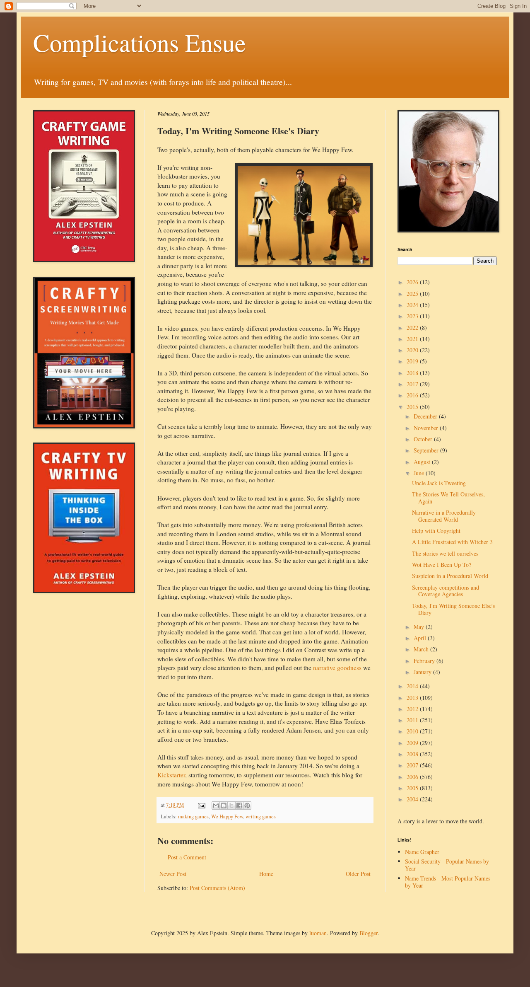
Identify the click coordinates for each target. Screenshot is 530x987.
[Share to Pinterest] (247, 805)
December (426, 416)
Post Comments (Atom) (217, 888)
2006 (413, 777)
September (427, 450)
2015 (413, 407)
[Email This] (216, 805)
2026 (413, 282)
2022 (413, 327)
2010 (413, 731)
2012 (413, 709)
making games (193, 816)
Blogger (368, 933)
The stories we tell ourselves (445, 553)
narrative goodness (337, 667)
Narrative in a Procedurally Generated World (444, 515)
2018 (413, 373)
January (423, 672)
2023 (413, 316)
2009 (413, 743)
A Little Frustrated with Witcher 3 (452, 542)
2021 (413, 339)
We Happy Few (227, 816)
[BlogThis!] (223, 805)
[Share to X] (231, 805)
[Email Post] (201, 804)
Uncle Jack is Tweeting (439, 483)
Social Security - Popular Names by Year (447, 864)
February (425, 661)
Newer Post (172, 874)
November (427, 428)
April (421, 638)
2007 (413, 765)
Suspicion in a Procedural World (450, 576)
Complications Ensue (139, 42)
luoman (318, 933)
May (420, 627)
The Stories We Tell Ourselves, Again (448, 497)
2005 (413, 788)
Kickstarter (171, 775)
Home (266, 874)
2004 (413, 799)
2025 (413, 294)
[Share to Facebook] (239, 805)
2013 (413, 698)
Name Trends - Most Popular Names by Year (447, 881)
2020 (413, 350)
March (422, 649)
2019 (413, 361)
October (424, 439)
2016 (413, 395)
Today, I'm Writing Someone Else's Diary (453, 609)
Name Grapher (422, 852)
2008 (413, 754)
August (423, 462)
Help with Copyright (436, 531)
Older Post (358, 874)
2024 (413, 305)
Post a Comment (187, 857)
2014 (413, 686)
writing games (261, 816)
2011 (413, 720)
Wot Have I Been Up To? (441, 564)
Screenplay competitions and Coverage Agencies (445, 590)
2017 (413, 384)
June (420, 473)
